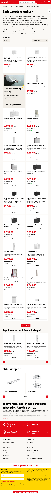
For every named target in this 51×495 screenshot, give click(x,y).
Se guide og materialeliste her (13, 105)
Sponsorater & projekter (32, 450)
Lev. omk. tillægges (8, 66)
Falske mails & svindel (8, 460)
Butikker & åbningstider (8, 442)
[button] (24, 396)
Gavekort (5, 450)
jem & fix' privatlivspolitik (40, 476)
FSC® (28, 455)
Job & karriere (30, 442)
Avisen (4, 445)
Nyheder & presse (31, 445)
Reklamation (6, 455)
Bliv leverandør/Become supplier (34, 458)
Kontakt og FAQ (6, 447)
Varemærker (6, 458)
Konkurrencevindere (32, 452)
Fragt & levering (6, 452)
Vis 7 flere (24, 325)
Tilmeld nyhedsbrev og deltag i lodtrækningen (25, 492)
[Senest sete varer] (49, 11)
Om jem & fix (30, 447)
